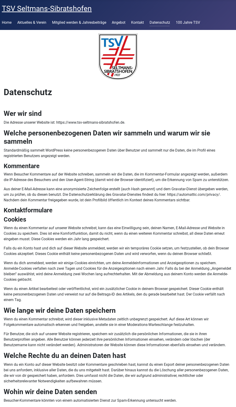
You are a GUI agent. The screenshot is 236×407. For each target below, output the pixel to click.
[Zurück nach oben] (228, 398)
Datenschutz (160, 22)
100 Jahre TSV (188, 22)
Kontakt (137, 22)
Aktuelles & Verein (31, 22)
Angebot (118, 22)
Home (7, 22)
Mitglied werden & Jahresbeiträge (79, 22)
